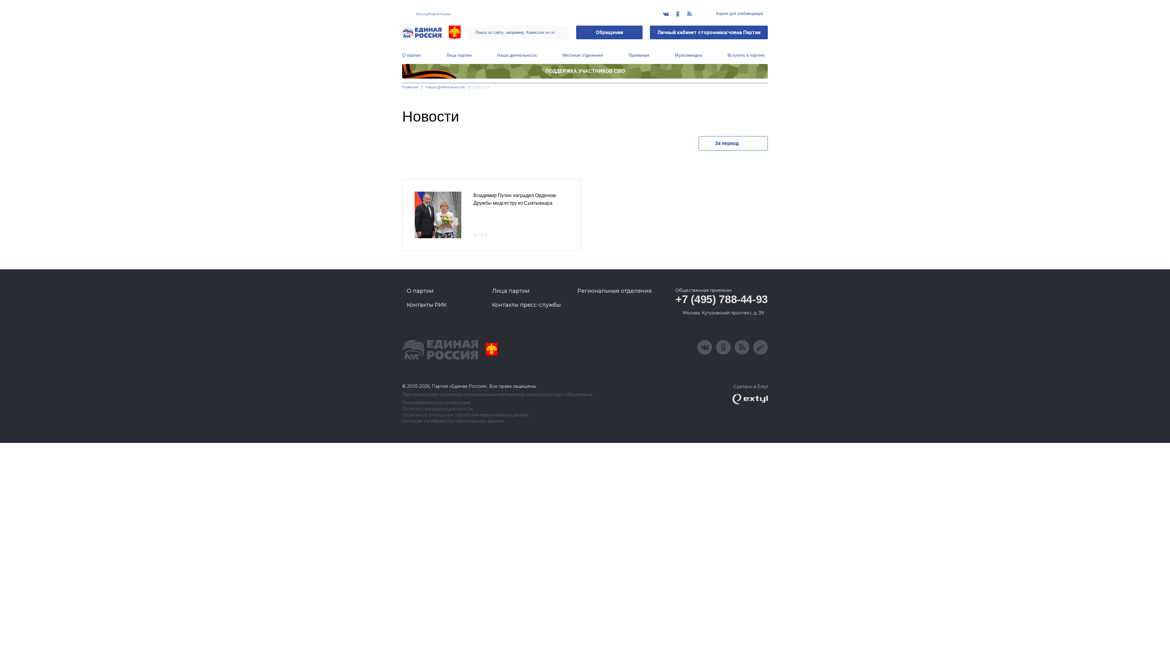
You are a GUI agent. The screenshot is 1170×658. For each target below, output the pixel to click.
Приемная (639, 55)
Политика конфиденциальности (437, 409)
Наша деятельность (517, 55)
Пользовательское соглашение (436, 402)
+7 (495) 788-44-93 (721, 299)
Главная (410, 87)
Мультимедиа (688, 55)
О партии (411, 55)
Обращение (609, 32)
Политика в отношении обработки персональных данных (465, 415)
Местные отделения (582, 55)
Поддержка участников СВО (585, 71)
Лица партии (459, 55)
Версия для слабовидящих (739, 14)
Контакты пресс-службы (526, 305)
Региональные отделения (614, 291)
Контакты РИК (427, 305)
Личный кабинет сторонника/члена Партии (708, 32)
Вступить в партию (746, 55)
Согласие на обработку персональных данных (453, 421)
